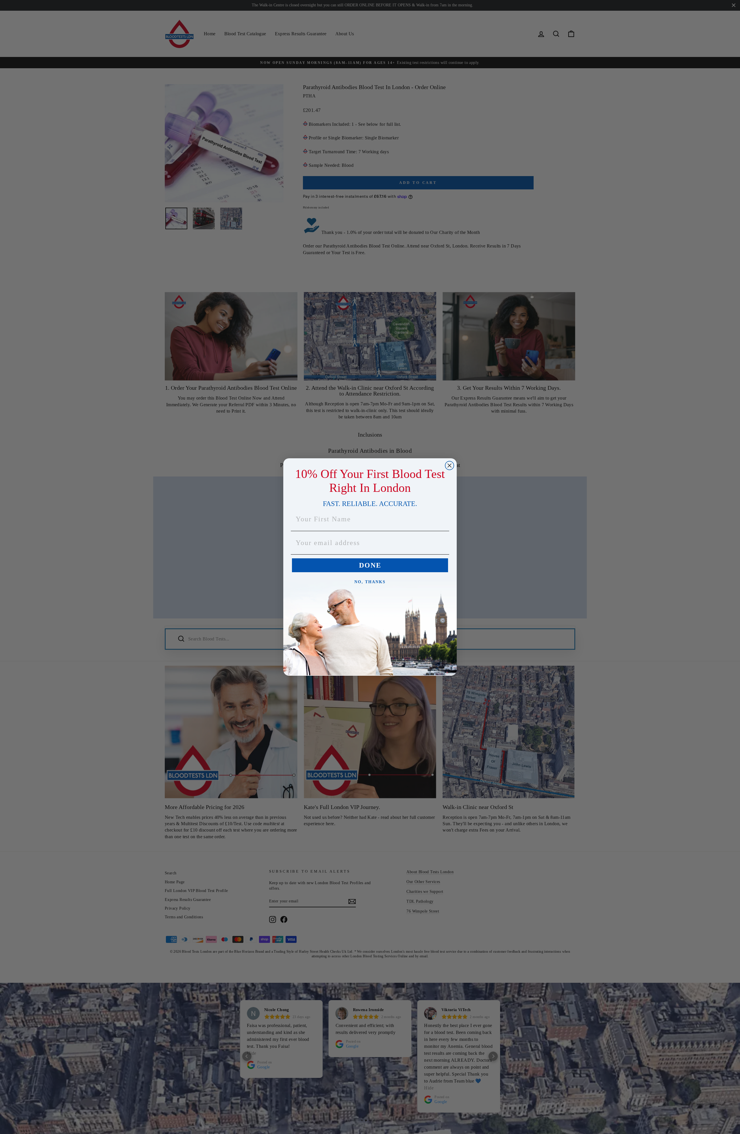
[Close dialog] (449, 465)
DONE (370, 565)
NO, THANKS (370, 582)
